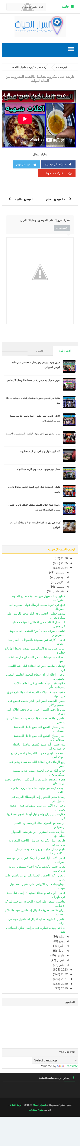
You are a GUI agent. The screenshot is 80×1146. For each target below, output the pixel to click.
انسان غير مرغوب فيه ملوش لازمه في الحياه (38, 469)
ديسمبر (59, 572)
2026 (64, 558)
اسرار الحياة (39, 1104)
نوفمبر (59, 577)
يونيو (61, 941)
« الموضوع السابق (55, 199)
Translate (71, 1066)
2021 (64, 978)
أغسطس (58, 591)
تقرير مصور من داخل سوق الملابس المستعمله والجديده (33, 433)
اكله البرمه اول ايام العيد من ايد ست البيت (40, 451)
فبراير (60, 960)
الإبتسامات (62, 227)
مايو (61, 945)
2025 (64, 563)
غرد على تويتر (23, 164)
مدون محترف (36, 1109)
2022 (64, 974)
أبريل (60, 950)
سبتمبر (59, 586)
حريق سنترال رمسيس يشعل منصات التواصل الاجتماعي (33, 380)
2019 (64, 988)
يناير (61, 965)
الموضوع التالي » (24, 199)
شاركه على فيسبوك (55, 164)
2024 (64, 567)
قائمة (65, 6)
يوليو (61, 936)
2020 (64, 983)
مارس (60, 955)
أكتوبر (60, 582)
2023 (64, 969)
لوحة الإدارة (16, 1104)
